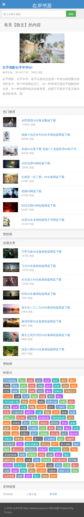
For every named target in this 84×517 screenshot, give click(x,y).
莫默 (15, 470)
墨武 (66, 454)
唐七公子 (17, 449)
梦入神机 (66, 444)
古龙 (42, 428)
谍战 (34, 396)
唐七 (75, 465)
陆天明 (73, 433)
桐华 (76, 444)
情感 (45, 476)
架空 (34, 433)
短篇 (50, 465)
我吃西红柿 (58, 417)
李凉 (64, 423)
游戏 (41, 454)
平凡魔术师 (59, 460)
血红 (60, 438)
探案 (6, 407)
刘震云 (24, 433)
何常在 (18, 438)
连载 (15, 433)
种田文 (29, 412)
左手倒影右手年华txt (17, 67)
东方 (65, 449)
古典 (15, 407)
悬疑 (24, 401)
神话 (67, 428)
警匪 (47, 412)
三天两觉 (50, 438)
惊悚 (31, 391)
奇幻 (51, 396)
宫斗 (64, 433)
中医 (36, 460)
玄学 (15, 428)
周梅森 (44, 433)
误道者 (46, 460)
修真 (73, 385)
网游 (15, 385)
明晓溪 (32, 454)
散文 (36, 476)
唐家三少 (9, 417)
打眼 (23, 428)
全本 (28, 460)
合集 (39, 412)
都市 (63, 380)
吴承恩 (41, 407)
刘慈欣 (52, 470)
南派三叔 (64, 470)
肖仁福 (54, 433)
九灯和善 (9, 476)
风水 (58, 454)
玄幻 (22, 380)
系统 (23, 391)
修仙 (48, 391)
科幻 (55, 380)
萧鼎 (64, 412)
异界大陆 (52, 401)
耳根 (58, 465)
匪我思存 (31, 449)
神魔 (31, 407)
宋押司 (40, 465)
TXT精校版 (10, 380)
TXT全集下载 (11, 401)
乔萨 (30, 465)
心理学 (41, 470)
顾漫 (6, 449)
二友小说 (31, 494)
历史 (38, 380)
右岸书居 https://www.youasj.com (31, 508)
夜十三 (38, 438)
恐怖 (28, 438)
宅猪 (59, 428)
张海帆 (33, 428)
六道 (66, 465)
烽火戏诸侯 (32, 444)
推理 (32, 401)
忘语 (76, 428)
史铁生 (16, 423)
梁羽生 (54, 423)
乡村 (71, 407)
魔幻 (34, 423)
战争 (48, 385)
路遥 (6, 423)
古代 (70, 417)
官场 (6, 391)
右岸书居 (42, 5)
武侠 (65, 385)
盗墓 (6, 428)
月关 (20, 444)
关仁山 (45, 444)
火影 (17, 396)
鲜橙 (22, 454)
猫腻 (15, 391)
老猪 (20, 476)
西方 (51, 407)
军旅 (6, 412)
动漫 (42, 396)
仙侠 (30, 380)
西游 (53, 476)
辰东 (55, 412)
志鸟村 (8, 465)
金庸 (72, 423)
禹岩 (75, 470)
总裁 (50, 454)
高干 (54, 444)
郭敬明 (42, 449)
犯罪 (28, 476)
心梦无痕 (55, 449)
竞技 (31, 385)
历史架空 (9, 444)
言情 (25, 396)
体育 (23, 385)
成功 (31, 470)
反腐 (72, 412)
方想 (74, 449)
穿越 (40, 385)
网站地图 (54, 508)
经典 (62, 401)
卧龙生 (21, 417)
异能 (6, 385)
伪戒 (20, 460)
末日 (40, 391)
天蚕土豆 (70, 391)
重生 (72, 380)
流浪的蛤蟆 (10, 454)
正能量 (32, 417)
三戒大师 (17, 412)
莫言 (25, 423)
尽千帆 (72, 460)
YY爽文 (61, 407)
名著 (23, 407)
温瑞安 (44, 423)
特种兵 (58, 391)
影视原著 (44, 417)
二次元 (8, 396)
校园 (41, 401)
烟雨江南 (9, 460)
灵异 (47, 380)
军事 (56, 385)
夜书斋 (53, 494)
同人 (59, 396)
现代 (71, 401)
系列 (51, 428)
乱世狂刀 (20, 465)
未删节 (70, 438)
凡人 (6, 433)
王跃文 (8, 438)
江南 (6, 470)
